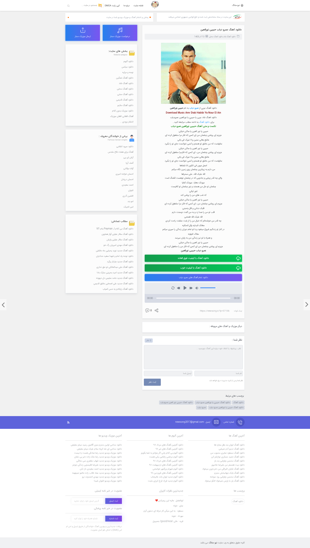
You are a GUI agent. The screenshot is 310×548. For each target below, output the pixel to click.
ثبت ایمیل (113, 501)
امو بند (130, 201)
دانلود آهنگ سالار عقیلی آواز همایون (117, 234)
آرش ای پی (128, 158)
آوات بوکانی (128, 169)
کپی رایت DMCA (112, 5)
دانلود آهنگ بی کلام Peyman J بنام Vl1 (114, 229)
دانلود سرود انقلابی (124, 147)
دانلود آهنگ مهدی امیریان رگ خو (118, 245)
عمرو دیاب (201, 407)
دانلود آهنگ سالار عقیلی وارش (120, 240)
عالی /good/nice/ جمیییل (168, 521)
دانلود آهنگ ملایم (125, 105)
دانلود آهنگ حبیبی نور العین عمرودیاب (176, 402)
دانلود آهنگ (204, 122)
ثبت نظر (152, 382)
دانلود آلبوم (128, 61)
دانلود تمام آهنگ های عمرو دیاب (193, 277)
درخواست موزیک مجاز (120, 36)
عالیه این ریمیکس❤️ (169, 501)
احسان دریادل (127, 179)
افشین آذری (128, 196)
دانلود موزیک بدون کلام (122, 111)
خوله (178, 506)
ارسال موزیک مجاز (83, 36)
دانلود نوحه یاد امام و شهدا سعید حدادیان (114, 256)
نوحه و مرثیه (127, 72)
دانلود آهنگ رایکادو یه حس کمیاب (118, 289)
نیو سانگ (236, 5)
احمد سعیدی (127, 185)
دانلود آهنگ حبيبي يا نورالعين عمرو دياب (213, 402)
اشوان (130, 190)
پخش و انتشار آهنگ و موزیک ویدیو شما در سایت (127, 17)
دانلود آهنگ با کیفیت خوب (193, 268)
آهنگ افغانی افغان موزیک (121, 116)
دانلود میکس (127, 67)
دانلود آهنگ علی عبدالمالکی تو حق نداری (114, 267)
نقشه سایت (138, 5)
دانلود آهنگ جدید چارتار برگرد (120, 262)
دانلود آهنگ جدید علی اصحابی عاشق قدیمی (113, 284)
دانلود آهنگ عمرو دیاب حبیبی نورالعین (221, 29)
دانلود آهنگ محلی (216, 36)
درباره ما (127, 5)
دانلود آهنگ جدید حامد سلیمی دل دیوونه (114, 278)
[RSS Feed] (70, 422)
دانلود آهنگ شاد (229, 36)
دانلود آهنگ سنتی (125, 94)
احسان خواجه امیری (124, 174)
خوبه (177, 516)
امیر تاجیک (128, 207)
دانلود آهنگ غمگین (124, 78)
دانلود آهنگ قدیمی (124, 100)
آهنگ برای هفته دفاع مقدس (120, 152)
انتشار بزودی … (126, 122)
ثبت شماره (113, 518)
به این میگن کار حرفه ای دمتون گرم (163, 511)
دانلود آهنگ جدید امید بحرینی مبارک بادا (115, 273)
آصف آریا (129, 163)
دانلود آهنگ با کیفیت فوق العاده (193, 258)
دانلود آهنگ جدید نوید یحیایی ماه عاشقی (114, 251)
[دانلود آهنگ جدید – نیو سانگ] (155, 5)
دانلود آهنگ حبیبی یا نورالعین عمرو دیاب (226, 407)
